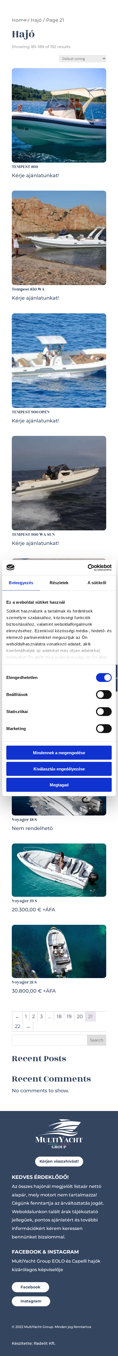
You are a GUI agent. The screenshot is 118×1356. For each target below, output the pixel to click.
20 (80, 1016)
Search (96, 1040)
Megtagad (59, 785)
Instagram (31, 1301)
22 (17, 1026)
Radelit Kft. (44, 1343)
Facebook (30, 1287)
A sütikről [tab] (97, 582)
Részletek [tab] (59, 582)
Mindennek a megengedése (59, 752)
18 (59, 1016)
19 (69, 1016)
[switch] (104, 694)
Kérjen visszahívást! (59, 1161)
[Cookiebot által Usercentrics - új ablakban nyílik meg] (88, 567)
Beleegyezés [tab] (21, 582)
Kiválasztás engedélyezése (59, 768)
